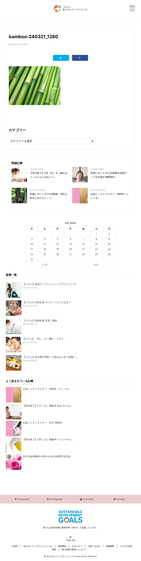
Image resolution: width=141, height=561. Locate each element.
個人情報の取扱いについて (74, 549)
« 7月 (44, 264)
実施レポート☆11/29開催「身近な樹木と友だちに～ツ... (48, 195)
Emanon (92, 556)
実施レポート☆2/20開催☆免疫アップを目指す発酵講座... (108, 174)
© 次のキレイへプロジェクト (59, 556)
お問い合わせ (94, 546)
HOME (15, 546)
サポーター (77, 546)
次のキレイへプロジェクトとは (37, 546)
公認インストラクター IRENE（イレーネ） (109, 195)
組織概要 (110, 546)
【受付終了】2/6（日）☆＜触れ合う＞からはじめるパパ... (48, 174)
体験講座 (62, 546)
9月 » (96, 264)
